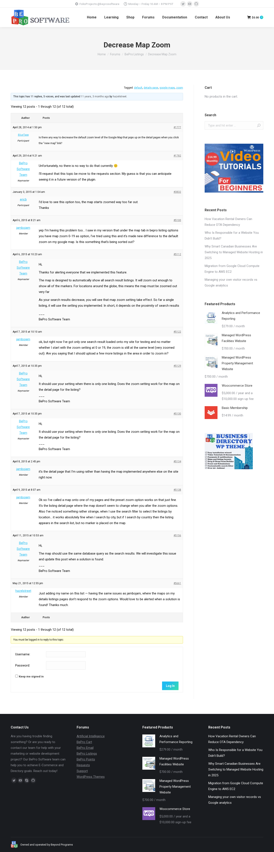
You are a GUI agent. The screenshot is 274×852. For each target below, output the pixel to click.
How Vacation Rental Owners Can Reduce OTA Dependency (228, 222)
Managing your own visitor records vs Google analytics (231, 282)
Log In (170, 686)
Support (82, 771)
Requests (83, 765)
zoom (179, 87)
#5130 (177, 413)
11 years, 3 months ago (95, 96)
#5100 (177, 220)
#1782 (177, 155)
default (138, 87)
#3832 (177, 191)
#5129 (177, 365)
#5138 (177, 489)
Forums (115, 54)
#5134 (177, 461)
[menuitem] (91, 17)
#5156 (177, 535)
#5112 (177, 254)
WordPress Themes (91, 777)
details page (151, 87)
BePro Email (85, 748)
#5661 (177, 583)
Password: (22, 665)
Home (102, 54)
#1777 (177, 127)
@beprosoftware (108, 4)
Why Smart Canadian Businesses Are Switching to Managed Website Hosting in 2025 (234, 252)
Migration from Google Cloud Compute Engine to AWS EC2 (232, 269)
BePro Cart (84, 742)
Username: (22, 654)
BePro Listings (134, 54)
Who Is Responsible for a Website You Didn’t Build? (232, 235)
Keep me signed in (31, 676)
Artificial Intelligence (91, 736)
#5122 (177, 331)
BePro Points (86, 759)
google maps (167, 87)
